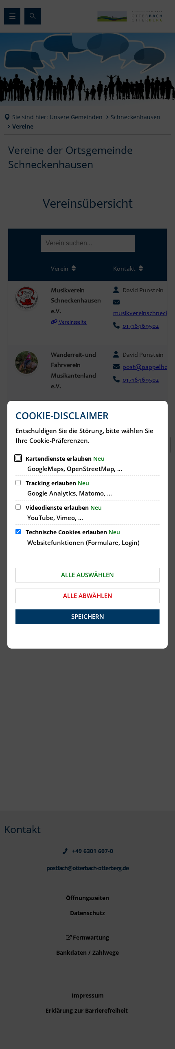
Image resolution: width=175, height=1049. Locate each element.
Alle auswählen (87, 575)
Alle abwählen (87, 595)
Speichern (87, 616)
